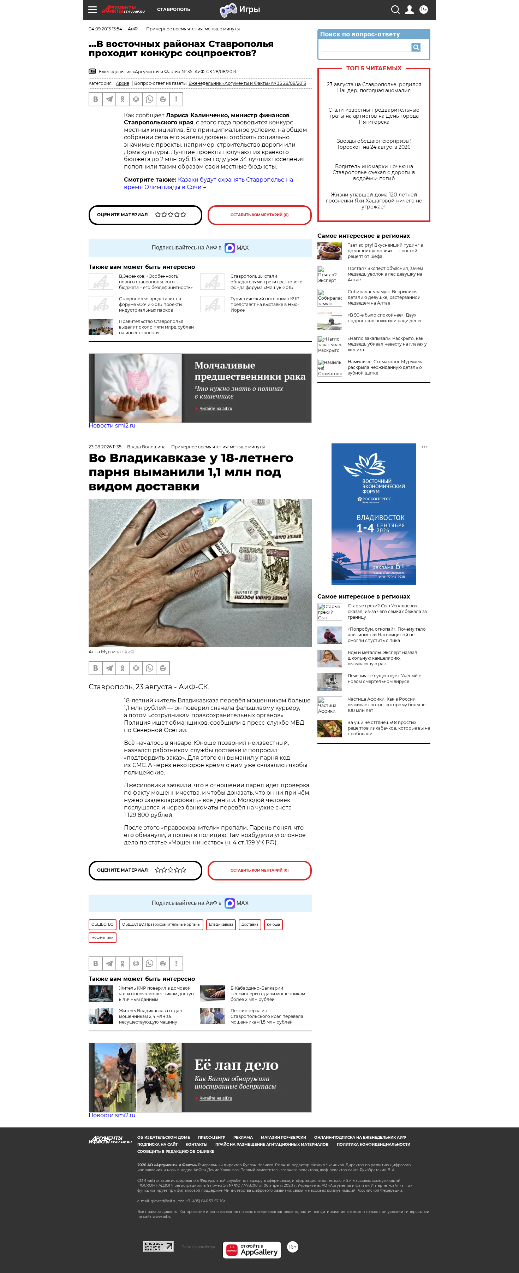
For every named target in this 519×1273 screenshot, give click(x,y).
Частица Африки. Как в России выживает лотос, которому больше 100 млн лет (386, 704)
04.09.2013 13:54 (105, 28)
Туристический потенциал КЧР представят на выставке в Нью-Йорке (265, 304)
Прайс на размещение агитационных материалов (272, 1144)
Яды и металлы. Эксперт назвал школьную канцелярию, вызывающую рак (382, 658)
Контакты (196, 1144)
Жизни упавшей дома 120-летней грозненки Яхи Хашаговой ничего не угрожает (374, 201)
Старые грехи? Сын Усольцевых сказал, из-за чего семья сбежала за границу (387, 611)
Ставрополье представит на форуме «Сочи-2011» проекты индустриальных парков (150, 304)
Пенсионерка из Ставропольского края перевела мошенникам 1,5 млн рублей (267, 1016)
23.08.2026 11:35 (105, 446)
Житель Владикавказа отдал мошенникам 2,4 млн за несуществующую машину (150, 1016)
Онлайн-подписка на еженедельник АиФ (360, 1137)
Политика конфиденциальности (373, 1144)
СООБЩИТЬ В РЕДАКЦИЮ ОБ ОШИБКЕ (175, 1151)
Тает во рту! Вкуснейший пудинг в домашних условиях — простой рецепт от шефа (385, 250)
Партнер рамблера (198, 1247)
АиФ (129, 651)
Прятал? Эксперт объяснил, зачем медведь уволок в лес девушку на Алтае (385, 274)
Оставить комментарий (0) (260, 215)
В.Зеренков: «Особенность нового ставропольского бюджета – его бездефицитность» (156, 281)
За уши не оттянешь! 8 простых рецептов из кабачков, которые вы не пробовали (389, 728)
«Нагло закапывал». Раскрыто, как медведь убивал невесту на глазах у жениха (387, 344)
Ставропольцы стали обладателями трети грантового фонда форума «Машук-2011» (267, 281)
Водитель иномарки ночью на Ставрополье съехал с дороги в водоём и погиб (374, 173)
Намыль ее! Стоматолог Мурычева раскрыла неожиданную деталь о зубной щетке (386, 367)
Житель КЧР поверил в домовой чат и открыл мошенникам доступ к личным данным (156, 993)
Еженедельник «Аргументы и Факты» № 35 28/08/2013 (247, 83)
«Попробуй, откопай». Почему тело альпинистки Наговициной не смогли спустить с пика (387, 634)
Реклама (243, 1137)
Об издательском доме (163, 1137)
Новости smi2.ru (112, 425)
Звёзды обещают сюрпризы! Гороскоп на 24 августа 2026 (374, 144)
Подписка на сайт (157, 1144)
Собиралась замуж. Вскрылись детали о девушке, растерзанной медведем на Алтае (384, 297)
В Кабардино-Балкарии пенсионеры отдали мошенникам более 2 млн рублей (268, 993)
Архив (122, 83)
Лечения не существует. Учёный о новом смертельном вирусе (385, 678)
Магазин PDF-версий (283, 1137)
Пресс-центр (211, 1137)
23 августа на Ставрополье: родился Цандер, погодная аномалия (374, 88)
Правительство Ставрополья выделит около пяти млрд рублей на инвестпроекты (156, 327)
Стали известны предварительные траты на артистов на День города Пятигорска (373, 116)
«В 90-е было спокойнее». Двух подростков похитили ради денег (385, 317)
